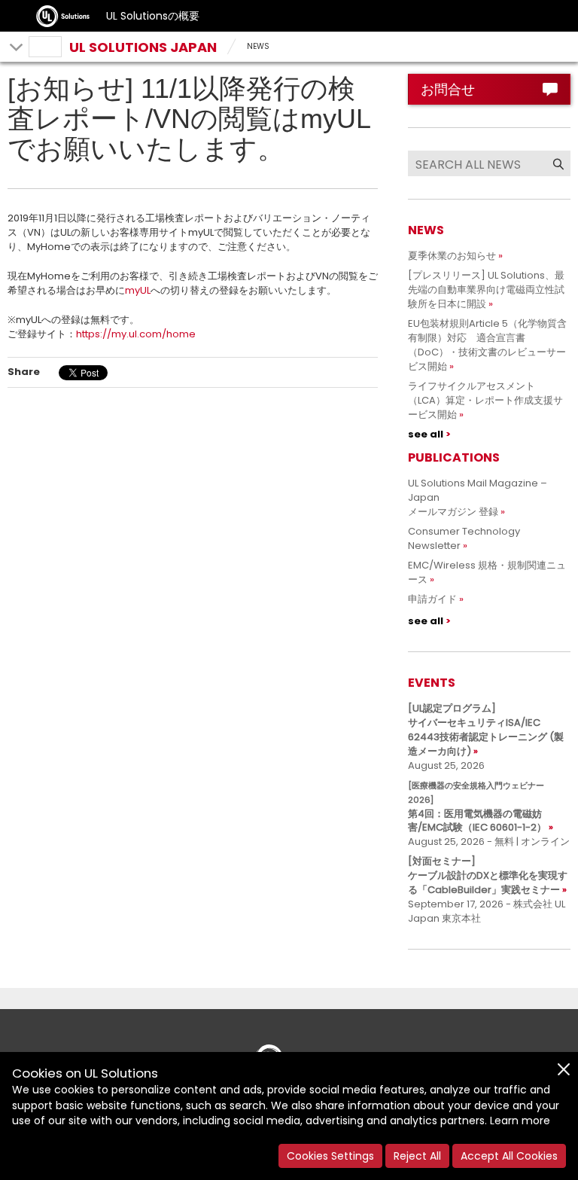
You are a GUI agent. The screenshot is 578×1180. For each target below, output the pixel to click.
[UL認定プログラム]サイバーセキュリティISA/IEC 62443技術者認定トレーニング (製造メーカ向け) (486, 729)
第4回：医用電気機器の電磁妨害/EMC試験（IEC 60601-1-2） (477, 807)
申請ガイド (432, 599)
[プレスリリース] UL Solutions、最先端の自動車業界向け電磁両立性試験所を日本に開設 (486, 289)
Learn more (520, 1120)
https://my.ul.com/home (136, 334)
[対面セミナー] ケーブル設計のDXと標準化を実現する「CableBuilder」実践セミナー (487, 875)
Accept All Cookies (509, 1155)
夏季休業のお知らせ (452, 256)
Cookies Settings (330, 1155)
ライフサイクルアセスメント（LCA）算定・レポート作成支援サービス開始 (485, 400)
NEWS (258, 46)
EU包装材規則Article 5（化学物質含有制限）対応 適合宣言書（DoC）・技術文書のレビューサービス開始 (487, 345)
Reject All (417, 1155)
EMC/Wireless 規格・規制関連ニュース (487, 572)
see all (425, 434)
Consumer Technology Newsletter (464, 538)
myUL (138, 290)
